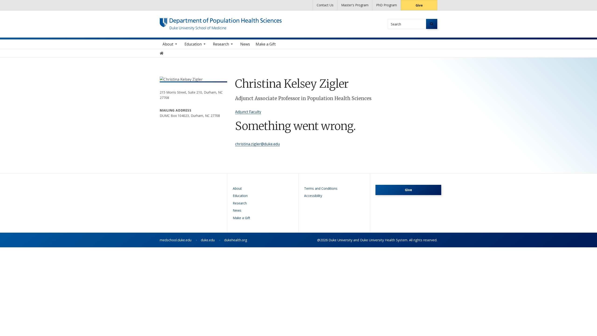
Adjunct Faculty (248, 111)
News (245, 44)
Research (221, 44)
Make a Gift (266, 44)
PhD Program (386, 5)
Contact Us (325, 5)
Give (419, 5)
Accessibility (313, 195)
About (168, 44)
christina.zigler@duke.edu (257, 144)
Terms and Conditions (320, 188)
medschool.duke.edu (175, 240)
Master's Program (354, 5)
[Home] (221, 22)
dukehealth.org (235, 240)
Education (193, 44)
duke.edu (208, 240)
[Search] (431, 24)
